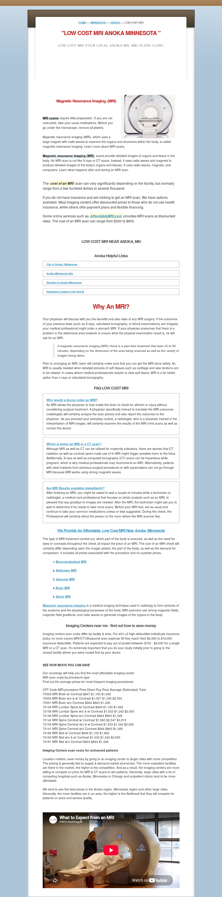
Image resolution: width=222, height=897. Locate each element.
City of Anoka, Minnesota (61, 264)
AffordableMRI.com (106, 215)
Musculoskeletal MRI (71, 561)
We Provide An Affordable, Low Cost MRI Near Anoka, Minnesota (111, 530)
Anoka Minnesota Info (59, 273)
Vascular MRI (65, 579)
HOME (82, 22)
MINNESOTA (98, 22)
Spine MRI (63, 596)
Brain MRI (63, 588)
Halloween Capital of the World (65, 292)
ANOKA (115, 22)
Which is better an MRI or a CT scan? (73, 444)
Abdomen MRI (66, 570)
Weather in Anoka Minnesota (64, 282)
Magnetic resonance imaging (64, 605)
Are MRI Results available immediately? (75, 488)
